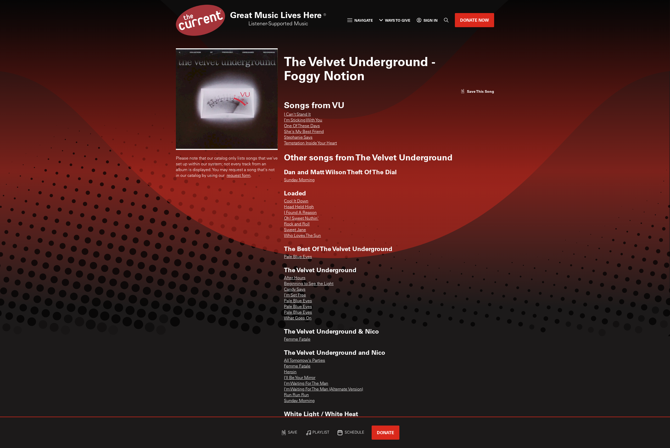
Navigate (363, 20)
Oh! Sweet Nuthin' (301, 219)
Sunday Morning (299, 180)
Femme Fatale (297, 340)
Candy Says (294, 290)
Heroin (290, 372)
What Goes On (297, 318)
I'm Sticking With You (303, 120)
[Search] (446, 20)
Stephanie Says (298, 138)
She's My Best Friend (304, 132)
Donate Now (474, 20)
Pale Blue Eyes (298, 257)
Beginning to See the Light (308, 284)
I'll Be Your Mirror (299, 378)
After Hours (294, 278)
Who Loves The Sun (302, 236)
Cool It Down (296, 201)
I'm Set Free (295, 295)
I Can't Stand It (297, 115)
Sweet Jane (295, 230)
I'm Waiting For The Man (306, 384)
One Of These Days (302, 126)
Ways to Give (397, 20)
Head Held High (299, 207)
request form (238, 176)
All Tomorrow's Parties (304, 361)
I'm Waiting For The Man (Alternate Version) (323, 389)
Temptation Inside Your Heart (310, 143)
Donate (385, 432)
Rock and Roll (297, 224)
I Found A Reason (300, 213)
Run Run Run (296, 395)
